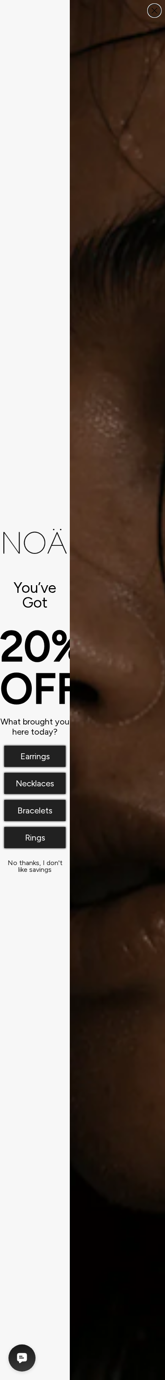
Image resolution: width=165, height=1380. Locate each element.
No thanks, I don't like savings (35, 865)
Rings (35, 837)
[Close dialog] (154, 10)
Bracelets (34, 810)
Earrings (35, 756)
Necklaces (35, 783)
